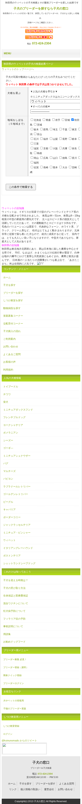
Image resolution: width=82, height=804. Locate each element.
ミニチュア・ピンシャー (17, 532)
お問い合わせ (10, 346)
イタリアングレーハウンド (18, 548)
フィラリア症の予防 (14, 618)
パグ (5, 463)
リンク (13, 789)
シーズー (8, 440)
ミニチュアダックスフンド (18, 409)
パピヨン (8, 478)
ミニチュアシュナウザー (17, 455)
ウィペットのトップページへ (18, 69)
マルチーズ (9, 471)
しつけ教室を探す (13, 300)
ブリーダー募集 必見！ (15, 659)
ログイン (7, 734)
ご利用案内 (9, 338)
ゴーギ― (8, 448)
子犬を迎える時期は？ (15, 580)
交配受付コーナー (13, 323)
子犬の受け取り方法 (14, 588)
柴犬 (5, 401)
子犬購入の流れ (12, 331)
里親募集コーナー (13, 315)
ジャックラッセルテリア (17, 524)
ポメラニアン (10, 432)
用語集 (7, 634)
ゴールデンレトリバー (15, 494)
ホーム (7, 277)
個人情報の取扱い (30, 789)
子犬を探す (9, 285)
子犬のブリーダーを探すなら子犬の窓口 (41, 8)
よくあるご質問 (12, 354)
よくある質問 (66, 783)
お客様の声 (9, 361)
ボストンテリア (12, 555)
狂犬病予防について (14, 611)
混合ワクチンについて (15, 603)
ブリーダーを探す (13, 292)
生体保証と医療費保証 (15, 595)
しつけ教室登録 (11, 726)
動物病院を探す (12, 308)
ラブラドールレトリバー (17, 486)
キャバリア (9, 509)
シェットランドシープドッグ (19, 563)
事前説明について (13, 626)
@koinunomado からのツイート (19, 740)
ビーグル (8, 501)
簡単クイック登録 (12, 675)
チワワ (7, 394)
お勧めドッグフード (14, 641)
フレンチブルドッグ (14, 417)
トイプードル (10, 386)
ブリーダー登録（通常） (15, 667)
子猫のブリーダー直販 (14, 708)
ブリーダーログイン (13, 683)
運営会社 (49, 789)
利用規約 (8, 369)
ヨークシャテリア (13, 425)
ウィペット (9, 540)
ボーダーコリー (12, 517)
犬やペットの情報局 (13, 700)
